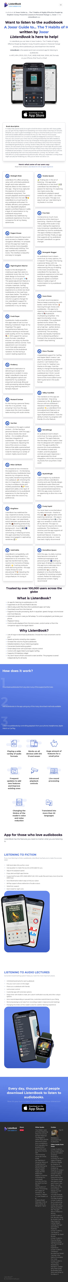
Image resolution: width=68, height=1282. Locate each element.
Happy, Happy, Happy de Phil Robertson (40, 1171)
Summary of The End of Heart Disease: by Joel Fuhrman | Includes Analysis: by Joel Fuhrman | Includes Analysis (57, 1192)
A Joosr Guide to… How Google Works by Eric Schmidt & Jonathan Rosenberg (57, 1152)
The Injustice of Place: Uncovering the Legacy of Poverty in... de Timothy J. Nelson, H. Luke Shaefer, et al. (41, 1192)
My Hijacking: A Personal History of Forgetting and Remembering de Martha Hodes (41, 1164)
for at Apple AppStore (40, 167)
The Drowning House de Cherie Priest (40, 1156)
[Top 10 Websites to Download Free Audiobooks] (55, 1133)
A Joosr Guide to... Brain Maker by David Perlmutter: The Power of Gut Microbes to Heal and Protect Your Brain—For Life (57, 1179)
